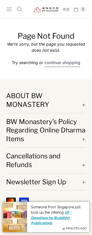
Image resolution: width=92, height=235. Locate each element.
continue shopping (62, 62)
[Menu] (9, 9)
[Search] (19, 9)
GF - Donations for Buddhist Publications (51, 217)
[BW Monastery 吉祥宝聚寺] (46, 9)
